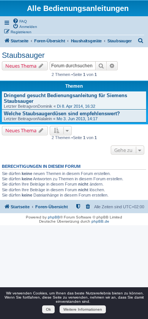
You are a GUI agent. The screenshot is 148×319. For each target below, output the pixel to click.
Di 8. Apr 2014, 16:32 (76, 106)
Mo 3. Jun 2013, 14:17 (77, 118)
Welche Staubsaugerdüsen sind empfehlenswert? (62, 113)
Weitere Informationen (82, 309)
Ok (48, 309)
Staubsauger (23, 55)
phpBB (54, 217)
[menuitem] (20, 20)
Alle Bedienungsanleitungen (78, 8)
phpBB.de (100, 221)
